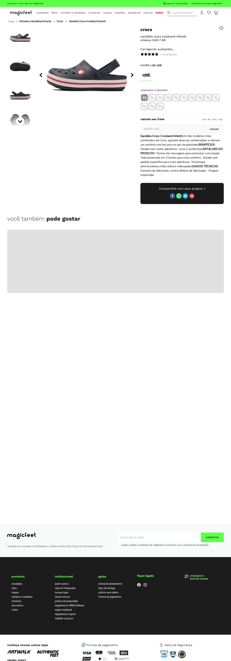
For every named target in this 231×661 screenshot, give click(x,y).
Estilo (179, 325)
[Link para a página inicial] (11, 21)
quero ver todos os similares (182, 167)
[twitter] (185, 644)
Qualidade (179, 334)
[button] (144, 94)
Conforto (179, 317)
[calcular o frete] (214, 194)
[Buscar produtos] (169, 12)
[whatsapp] (179, 644)
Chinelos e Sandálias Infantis (35, 21)
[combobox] (182, 12)
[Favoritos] (209, 12)
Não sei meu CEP (212, 184)
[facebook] (172, 644)
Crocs (60, 21)
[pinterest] (192, 644)
